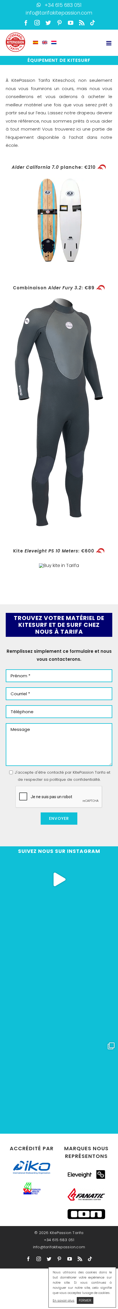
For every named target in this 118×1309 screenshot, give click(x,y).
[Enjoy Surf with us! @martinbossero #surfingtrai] (59, 879)
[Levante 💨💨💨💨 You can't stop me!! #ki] (59, 1016)
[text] (59, 625)
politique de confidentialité (75, 779)
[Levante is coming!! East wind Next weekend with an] (59, 1062)
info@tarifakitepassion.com (59, 12)
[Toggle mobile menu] (109, 43)
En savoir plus (63, 1300)
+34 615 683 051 (63, 5)
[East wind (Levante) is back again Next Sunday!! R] (59, 925)
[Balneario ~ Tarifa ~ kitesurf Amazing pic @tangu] (59, 970)
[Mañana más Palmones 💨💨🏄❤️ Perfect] (59, 1107)
